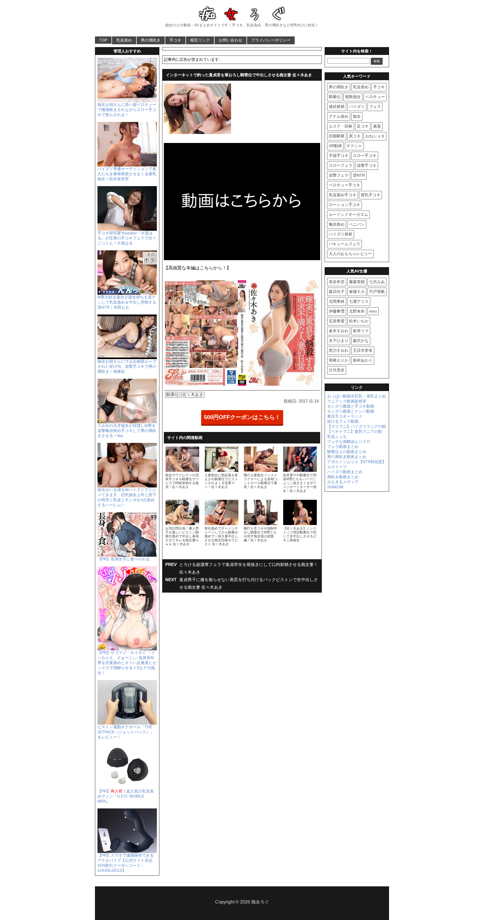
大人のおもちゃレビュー (350, 253)
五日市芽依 (363, 350)
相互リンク (200, 40)
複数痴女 (353, 96)
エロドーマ (337, 466)
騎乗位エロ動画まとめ (346, 451)
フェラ (375, 106)
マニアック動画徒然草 (346, 401)
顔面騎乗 (337, 136)
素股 (377, 126)
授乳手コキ (370, 195)
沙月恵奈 (337, 370)
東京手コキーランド (344, 416)
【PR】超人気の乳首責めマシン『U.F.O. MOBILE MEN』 (125, 796)
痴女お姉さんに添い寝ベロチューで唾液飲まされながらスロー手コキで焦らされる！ (126, 109)
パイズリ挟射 (340, 234)
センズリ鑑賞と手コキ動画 (350, 406)
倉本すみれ (338, 331)
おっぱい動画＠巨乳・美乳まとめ (356, 396)
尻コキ (355, 136)
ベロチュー (375, 96)
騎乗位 (172, 394)
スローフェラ (340, 165)
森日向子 (337, 291)
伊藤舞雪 (337, 311)
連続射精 (337, 106)
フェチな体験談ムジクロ (348, 441)
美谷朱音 (337, 281)
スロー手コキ (364, 155)
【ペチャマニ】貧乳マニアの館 (354, 431)
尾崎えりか (338, 360)
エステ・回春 (340, 126)
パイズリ (357, 106)
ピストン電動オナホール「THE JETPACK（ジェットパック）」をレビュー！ (125, 732)
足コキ (363, 126)
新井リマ (361, 331)
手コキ (175, 40)
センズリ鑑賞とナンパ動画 (350, 411)
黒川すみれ (338, 350)
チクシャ (354, 146)
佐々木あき (192, 394)
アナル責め (338, 116)
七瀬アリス (359, 301)
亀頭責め (337, 224)
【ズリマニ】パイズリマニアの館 (356, 426)
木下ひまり (338, 340)
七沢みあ (377, 281)
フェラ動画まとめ (343, 446)
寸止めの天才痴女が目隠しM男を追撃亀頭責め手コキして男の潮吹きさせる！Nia (126, 430)
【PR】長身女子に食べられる (123, 559)
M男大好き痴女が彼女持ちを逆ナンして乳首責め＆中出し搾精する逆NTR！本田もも (126, 302)
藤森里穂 (357, 281)
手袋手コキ (338, 155)
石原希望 (337, 321)
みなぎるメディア (343, 482)
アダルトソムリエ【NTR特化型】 (356, 461)
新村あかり (363, 360)
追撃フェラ (338, 175)
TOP (103, 40)
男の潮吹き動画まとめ (346, 456)
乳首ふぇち (337, 436)
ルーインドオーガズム (348, 214)
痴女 (357, 116)
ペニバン (357, 224)
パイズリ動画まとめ (344, 472)
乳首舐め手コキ (342, 195)
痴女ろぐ (260, 902)
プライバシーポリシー (270, 40)
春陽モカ (357, 291)
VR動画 (335, 146)
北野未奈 (357, 311)
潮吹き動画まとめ (343, 477)
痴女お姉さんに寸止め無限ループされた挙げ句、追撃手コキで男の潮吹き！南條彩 (126, 366)
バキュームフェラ (344, 244)
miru (373, 311)
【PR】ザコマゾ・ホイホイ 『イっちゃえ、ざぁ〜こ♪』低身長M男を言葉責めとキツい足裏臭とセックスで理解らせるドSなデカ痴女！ (126, 662)
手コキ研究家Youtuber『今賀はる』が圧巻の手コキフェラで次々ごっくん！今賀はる (126, 238)
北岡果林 (337, 301)
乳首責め (124, 40)
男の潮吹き (150, 40)
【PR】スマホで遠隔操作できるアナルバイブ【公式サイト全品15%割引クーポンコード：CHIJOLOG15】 (125, 863)
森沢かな (361, 340)
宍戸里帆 (377, 291)
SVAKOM (335, 487)
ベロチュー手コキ (344, 185)
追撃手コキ (366, 165)
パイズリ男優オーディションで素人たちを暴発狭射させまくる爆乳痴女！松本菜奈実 (126, 174)
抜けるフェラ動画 (343, 421)
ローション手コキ (344, 204)
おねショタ (375, 136)
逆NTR (359, 175)
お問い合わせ (230, 40)
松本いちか (359, 321)
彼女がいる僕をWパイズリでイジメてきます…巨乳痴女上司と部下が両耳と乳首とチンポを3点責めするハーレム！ (126, 497)
